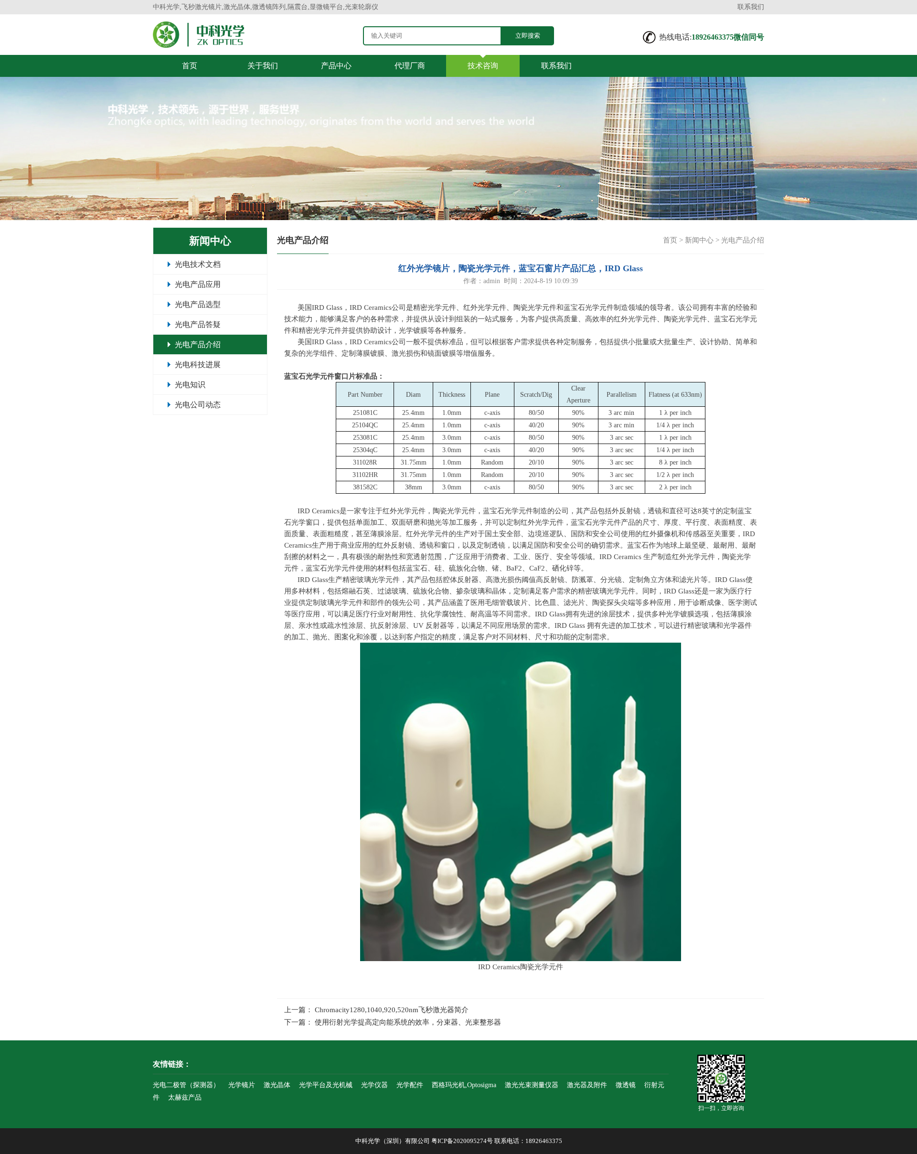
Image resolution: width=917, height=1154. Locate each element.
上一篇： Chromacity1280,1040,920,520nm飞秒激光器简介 (376, 1010)
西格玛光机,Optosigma (464, 1085)
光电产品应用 (198, 284)
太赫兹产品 (185, 1097)
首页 (189, 66)
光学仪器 (374, 1085)
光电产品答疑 (198, 324)
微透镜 (626, 1085)
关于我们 (262, 66)
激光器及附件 (587, 1085)
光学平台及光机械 (325, 1085)
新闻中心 (699, 240)
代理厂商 (410, 66)
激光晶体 (277, 1085)
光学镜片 (241, 1085)
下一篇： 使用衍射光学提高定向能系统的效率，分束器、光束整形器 (392, 1022)
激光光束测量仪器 (531, 1085)
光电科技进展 (198, 364)
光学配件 (409, 1085)
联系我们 (750, 7)
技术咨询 (483, 66)
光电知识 (190, 385)
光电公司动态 (198, 405)
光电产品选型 (198, 304)
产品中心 (336, 66)
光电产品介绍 (198, 344)
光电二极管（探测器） (186, 1085)
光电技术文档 (198, 264)
